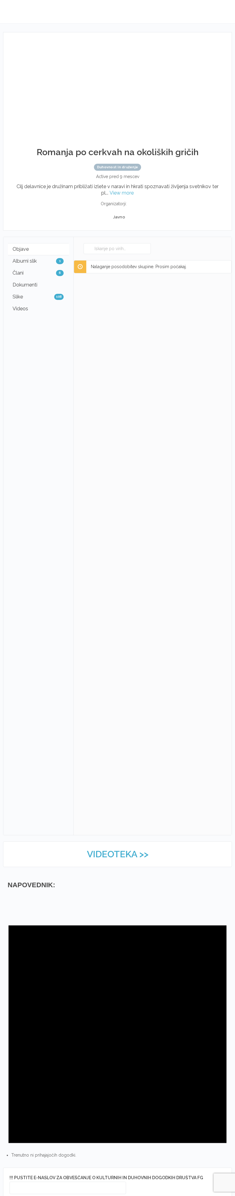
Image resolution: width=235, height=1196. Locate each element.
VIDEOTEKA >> (117, 854)
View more (122, 193)
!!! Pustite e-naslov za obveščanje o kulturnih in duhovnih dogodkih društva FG (106, 1177)
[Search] (90, 249)
